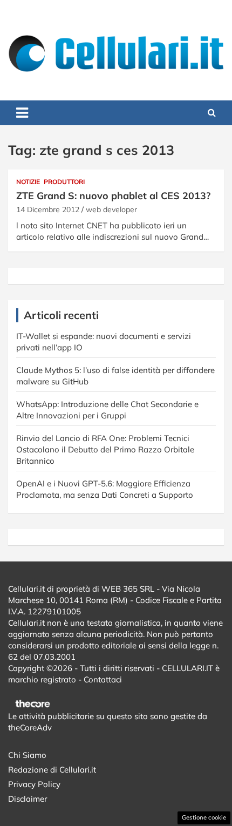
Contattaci (103, 679)
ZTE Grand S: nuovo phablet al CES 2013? (113, 195)
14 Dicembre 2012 (47, 209)
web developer (111, 209)
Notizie (28, 182)
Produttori (64, 182)
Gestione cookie (204, 817)
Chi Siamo (27, 755)
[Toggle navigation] (22, 112)
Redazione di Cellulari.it (52, 769)
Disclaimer (27, 799)
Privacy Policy (34, 784)
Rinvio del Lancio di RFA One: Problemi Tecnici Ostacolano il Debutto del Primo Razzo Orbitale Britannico (105, 449)
